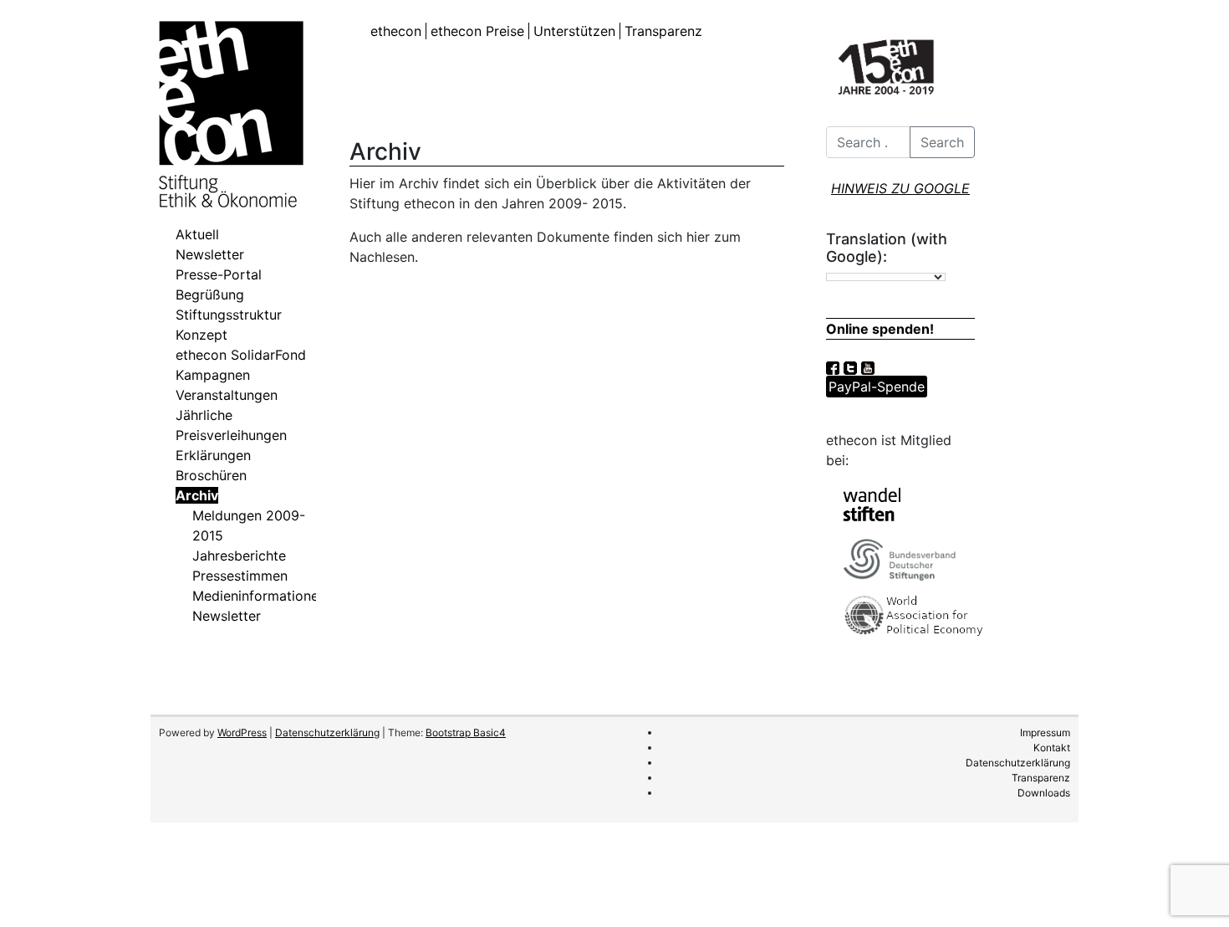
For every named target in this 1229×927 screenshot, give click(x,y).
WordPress (242, 732)
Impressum (1045, 732)
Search (942, 142)
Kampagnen (213, 374)
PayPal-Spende (877, 386)
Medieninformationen (259, 595)
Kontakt (1051, 747)
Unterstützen (574, 31)
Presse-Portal (219, 274)
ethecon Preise (477, 31)
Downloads (1043, 792)
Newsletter (210, 254)
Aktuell (197, 234)
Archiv (197, 495)
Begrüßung (210, 294)
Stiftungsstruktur (229, 314)
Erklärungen (213, 455)
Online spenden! (880, 328)
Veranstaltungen (227, 395)
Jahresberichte (239, 555)
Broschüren (211, 475)
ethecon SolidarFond (241, 354)
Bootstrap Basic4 (466, 732)
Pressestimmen (240, 575)
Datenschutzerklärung (327, 732)
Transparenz (663, 31)
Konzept (201, 334)
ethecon (395, 31)
